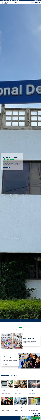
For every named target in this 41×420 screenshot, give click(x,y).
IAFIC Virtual (36, 0)
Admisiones (37, 2)
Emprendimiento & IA (20, 2)
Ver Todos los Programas (37, 377)
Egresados (12, 0)
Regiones (32, 2)
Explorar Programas (6, 167)
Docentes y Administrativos (16, 0)
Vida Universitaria (26, 2)
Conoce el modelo (5, 364)
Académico (14, 2)
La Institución (9, 2)
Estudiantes (9, 0)
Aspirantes (6, 0)
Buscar (39, 0)
